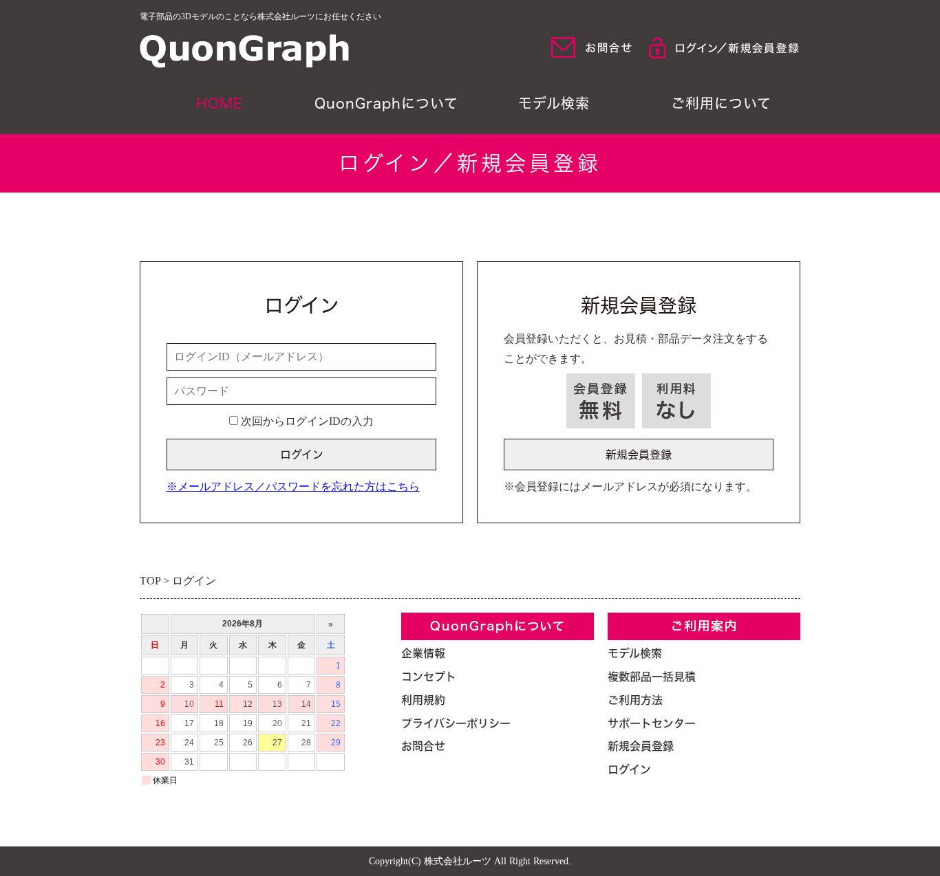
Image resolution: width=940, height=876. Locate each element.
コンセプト (428, 676)
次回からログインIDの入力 (306, 421)
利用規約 (423, 699)
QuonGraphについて (386, 103)
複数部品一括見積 (652, 676)
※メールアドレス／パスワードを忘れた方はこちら (293, 486)
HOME (219, 103)
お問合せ (423, 746)
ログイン (629, 769)
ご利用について (721, 103)
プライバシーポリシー (456, 723)
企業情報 (423, 653)
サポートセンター (652, 723)
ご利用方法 (635, 699)
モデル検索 (554, 103)
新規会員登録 (641, 746)
